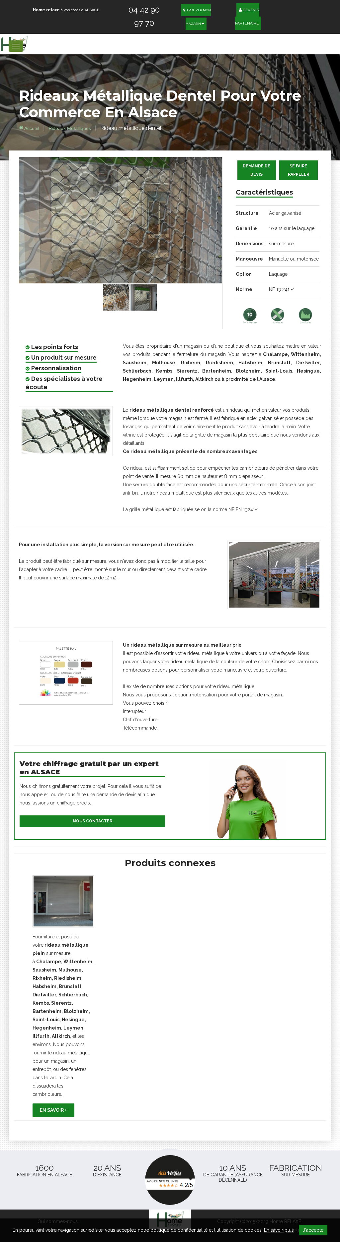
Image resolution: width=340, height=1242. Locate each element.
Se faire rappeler (298, 170)
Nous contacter (92, 821)
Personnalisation (56, 368)
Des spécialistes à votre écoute (64, 382)
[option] (63, 996)
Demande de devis (256, 170)
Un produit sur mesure (64, 357)
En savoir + (53, 1110)
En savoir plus (279, 1230)
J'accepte (313, 1230)
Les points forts (54, 346)
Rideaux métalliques (70, 128)
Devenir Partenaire (247, 17)
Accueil (31, 128)
